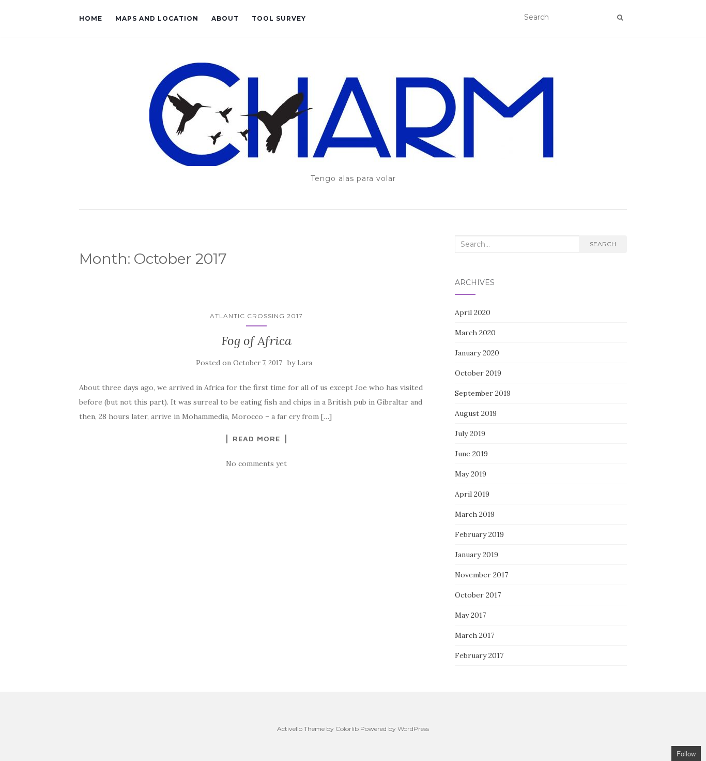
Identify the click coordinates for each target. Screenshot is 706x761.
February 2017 (479, 655)
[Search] (620, 17)
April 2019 (472, 494)
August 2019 (476, 413)
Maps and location (156, 18)
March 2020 (475, 332)
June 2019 (471, 453)
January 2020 (477, 352)
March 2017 (474, 635)
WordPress (413, 729)
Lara (304, 363)
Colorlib (347, 729)
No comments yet (256, 463)
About (225, 18)
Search (603, 244)
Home (90, 18)
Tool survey (279, 18)
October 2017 (478, 595)
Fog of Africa (256, 341)
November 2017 (481, 574)
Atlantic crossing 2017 (256, 316)
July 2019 (470, 433)
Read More (256, 439)
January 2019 (476, 554)
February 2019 (479, 534)
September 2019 (483, 393)
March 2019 (475, 514)
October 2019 (478, 373)
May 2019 (470, 474)
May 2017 (470, 615)
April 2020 (472, 312)
